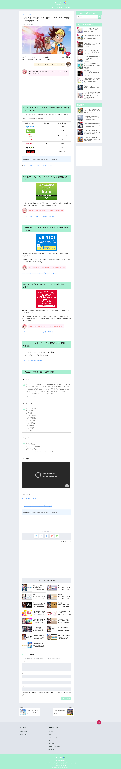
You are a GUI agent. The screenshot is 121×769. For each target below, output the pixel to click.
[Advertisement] (46, 91)
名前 (23, 673)
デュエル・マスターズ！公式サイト (31, 498)
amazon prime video (54, 746)
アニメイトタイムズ (33, 396)
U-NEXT (50, 355)
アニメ (69, 541)
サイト (24, 686)
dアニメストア (52, 743)
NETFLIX (51, 749)
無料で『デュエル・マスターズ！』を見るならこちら (38, 165)
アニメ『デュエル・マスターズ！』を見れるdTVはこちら (39, 332)
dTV (50, 740)
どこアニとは (59, 7)
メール (24, 680)
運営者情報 (52, 763)
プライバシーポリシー (60, 765)
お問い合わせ (68, 7)
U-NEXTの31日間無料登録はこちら (33, 360)
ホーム (51, 7)
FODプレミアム (53, 737)
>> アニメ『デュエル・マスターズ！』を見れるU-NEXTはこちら (39, 273)
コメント (24, 662)
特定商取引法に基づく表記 (69, 763)
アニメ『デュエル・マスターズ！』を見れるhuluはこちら (39, 216)
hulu (50, 734)
